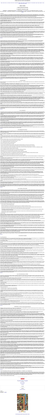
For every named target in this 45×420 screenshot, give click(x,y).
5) (29, 10)
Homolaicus (22, 380)
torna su (1, 128)
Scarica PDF (22, 381)
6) (39, 10)
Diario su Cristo (23, 3)
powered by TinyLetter (22, 389)
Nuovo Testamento (26, 380)
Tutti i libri (22, 384)
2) (7, 10)
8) (15, 11)
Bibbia (26, 3)
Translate (5, 392)
